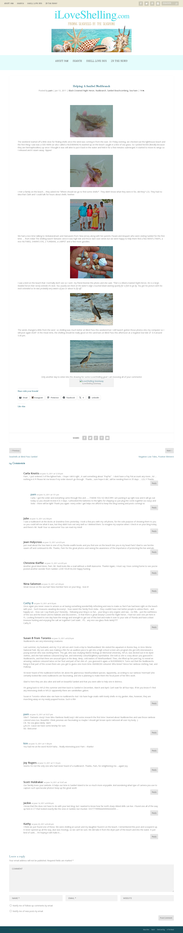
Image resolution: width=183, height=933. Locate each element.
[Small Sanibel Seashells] (91, 262)
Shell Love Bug (34, 4)
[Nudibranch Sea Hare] (91, 121)
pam (50, 90)
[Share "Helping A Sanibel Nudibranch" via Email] (107, 438)
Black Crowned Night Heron (81, 90)
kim (25, 743)
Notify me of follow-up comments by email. (33, 905)
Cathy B (28, 603)
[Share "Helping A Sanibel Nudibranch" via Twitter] (90, 438)
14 (141, 90)
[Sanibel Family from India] (91, 215)
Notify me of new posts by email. (28, 911)
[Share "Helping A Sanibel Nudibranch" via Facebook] (84, 438)
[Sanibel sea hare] (91, 171)
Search (20, 4)
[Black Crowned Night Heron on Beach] (91, 309)
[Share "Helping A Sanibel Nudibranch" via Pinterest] (102, 438)
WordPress (52, 930)
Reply (154, 483)
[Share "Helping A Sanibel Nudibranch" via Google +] (96, 438)
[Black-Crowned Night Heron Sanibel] (91, 356)
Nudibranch (101, 90)
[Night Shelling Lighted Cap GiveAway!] (92, 381)
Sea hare (133, 90)
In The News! (51, 4)
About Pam (9, 4)
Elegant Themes (27, 930)
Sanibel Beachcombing (117, 90)
